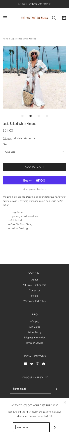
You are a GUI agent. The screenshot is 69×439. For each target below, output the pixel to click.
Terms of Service (34, 343)
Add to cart (34, 167)
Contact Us (34, 290)
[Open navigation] (5, 18)
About (34, 279)
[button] (34, 77)
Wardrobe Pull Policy (34, 301)
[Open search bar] (54, 18)
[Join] (56, 389)
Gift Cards (34, 327)
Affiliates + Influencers (34, 285)
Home (5, 38)
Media (34, 295)
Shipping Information (34, 337)
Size (5, 144)
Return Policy (34, 332)
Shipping (7, 138)
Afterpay (34, 321)
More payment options (34, 189)
